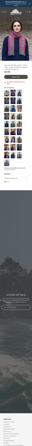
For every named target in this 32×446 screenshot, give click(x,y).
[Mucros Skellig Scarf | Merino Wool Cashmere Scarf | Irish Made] (20, 117)
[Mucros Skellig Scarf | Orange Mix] (13, 148)
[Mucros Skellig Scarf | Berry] (20, 124)
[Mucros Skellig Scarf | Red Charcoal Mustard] (13, 101)
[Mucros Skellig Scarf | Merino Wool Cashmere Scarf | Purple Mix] (20, 101)
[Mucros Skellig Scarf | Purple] (13, 155)
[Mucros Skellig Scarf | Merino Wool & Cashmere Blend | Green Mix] (7, 101)
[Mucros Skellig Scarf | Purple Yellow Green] (20, 148)
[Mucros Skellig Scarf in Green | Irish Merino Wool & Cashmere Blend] (13, 124)
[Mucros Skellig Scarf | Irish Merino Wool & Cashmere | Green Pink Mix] (7, 117)
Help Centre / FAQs (9, 422)
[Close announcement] (29, 4)
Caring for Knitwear (9, 440)
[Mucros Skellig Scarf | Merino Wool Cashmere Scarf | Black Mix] (7, 124)
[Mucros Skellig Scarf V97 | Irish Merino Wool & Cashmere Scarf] (13, 93)
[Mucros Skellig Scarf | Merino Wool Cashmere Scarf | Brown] (13, 117)
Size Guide (6, 438)
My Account (7, 431)
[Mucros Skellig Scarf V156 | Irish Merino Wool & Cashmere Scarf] (20, 93)
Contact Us (7, 424)
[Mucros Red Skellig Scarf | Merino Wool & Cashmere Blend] (20, 140)
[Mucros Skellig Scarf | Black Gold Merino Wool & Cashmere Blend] (7, 132)
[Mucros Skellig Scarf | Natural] (20, 155)
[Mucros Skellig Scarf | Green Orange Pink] (7, 155)
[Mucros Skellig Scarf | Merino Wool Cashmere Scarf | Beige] (7, 109)
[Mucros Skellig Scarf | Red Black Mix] (13, 132)
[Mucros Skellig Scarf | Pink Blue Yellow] (13, 140)
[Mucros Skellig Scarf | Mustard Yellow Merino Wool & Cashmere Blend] (20, 109)
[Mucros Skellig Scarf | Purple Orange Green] (20, 132)
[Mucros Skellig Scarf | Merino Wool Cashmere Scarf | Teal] (13, 109)
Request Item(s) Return (10, 436)
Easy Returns (7, 426)
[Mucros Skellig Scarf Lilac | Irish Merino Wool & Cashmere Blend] (7, 163)
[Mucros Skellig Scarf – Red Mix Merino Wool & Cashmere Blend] (7, 140)
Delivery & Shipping (9, 429)
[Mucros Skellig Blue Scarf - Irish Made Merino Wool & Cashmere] (7, 93)
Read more (7, 174)
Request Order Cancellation (11, 433)
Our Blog (6, 443)
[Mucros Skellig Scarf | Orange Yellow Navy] (7, 148)
